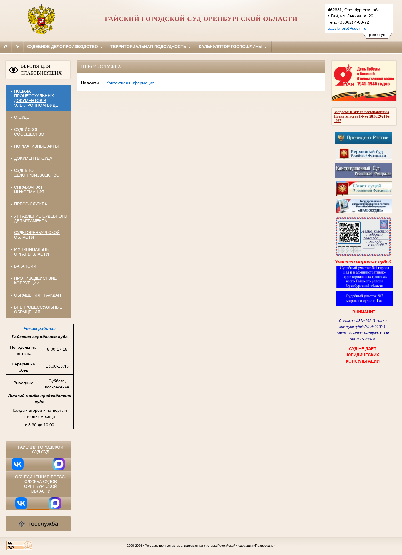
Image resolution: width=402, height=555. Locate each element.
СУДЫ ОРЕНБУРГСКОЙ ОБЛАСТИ (37, 235)
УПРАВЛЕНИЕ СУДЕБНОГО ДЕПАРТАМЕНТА (40, 218)
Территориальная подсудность (148, 46)
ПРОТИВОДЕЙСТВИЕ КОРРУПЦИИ (35, 280)
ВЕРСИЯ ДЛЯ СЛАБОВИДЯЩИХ (41, 69)
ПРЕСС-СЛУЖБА (30, 204)
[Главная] (6, 46)
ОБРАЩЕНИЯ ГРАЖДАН (37, 295)
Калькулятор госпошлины (231, 46)
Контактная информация (130, 82)
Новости (90, 82)
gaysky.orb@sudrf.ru (347, 28)
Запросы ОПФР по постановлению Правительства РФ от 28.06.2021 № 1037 (362, 116)
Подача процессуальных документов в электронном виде (36, 98)
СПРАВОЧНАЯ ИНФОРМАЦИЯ (29, 189)
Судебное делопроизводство (63, 46)
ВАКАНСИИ (25, 266)
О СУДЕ (21, 117)
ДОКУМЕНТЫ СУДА (33, 158)
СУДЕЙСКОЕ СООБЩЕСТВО (29, 131)
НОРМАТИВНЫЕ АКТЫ (36, 146)
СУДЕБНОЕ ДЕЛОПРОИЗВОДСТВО (36, 172)
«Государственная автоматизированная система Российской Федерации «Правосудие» (209, 545)
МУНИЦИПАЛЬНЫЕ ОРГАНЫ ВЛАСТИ (33, 251)
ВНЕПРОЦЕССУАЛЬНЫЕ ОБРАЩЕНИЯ (38, 309)
